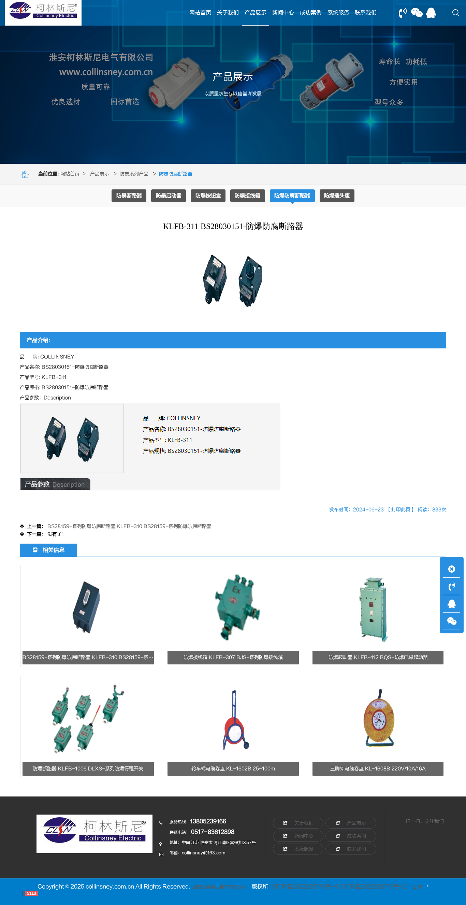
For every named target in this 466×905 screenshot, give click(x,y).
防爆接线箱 (247, 196)
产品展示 (255, 13)
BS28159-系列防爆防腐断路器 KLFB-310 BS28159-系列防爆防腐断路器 (129, 526)
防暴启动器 (168, 196)
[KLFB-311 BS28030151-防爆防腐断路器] (94, 837)
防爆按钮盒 (208, 196)
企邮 (417, 887)
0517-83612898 (212, 832)
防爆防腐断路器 (292, 196)
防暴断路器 (129, 196)
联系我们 (366, 13)
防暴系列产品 (134, 174)
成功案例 (311, 13)
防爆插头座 (337, 196)
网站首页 (200, 13)
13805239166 (208, 821)
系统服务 (338, 13)
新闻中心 (283, 13)
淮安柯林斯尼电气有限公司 (219, 887)
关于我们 (228, 13)
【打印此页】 (401, 510)
